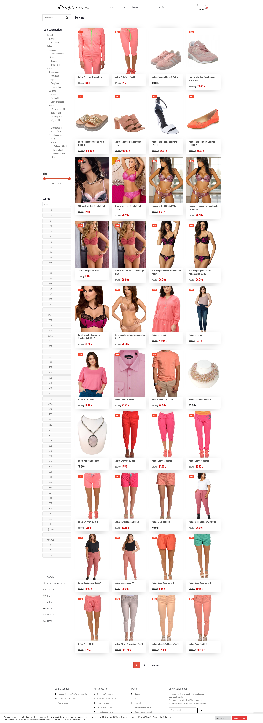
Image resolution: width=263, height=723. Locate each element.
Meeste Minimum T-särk (162, 399)
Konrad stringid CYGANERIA (164, 205)
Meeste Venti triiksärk (124, 399)
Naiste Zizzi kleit (159, 334)
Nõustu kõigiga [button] (239, 718)
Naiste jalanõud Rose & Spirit (165, 77)
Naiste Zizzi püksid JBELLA (89, 582)
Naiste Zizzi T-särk (86, 399)
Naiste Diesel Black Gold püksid (129, 643)
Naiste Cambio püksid (198, 643)
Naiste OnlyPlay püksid (125, 77)
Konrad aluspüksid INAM (88, 270)
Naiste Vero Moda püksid (163, 582)
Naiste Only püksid (86, 643)
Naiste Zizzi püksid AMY (125, 582)
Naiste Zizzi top (195, 334)
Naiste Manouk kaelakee (200, 399)
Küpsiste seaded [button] (222, 718)
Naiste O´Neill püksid (161, 521)
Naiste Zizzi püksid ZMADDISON (202, 521)
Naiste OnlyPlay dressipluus (90, 77)
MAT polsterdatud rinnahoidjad (91, 205)
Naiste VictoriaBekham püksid (165, 643)
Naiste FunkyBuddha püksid (127, 521)
